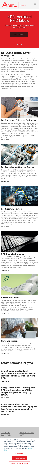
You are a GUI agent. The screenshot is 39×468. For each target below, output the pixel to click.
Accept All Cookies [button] (19, 458)
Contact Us (5, 432)
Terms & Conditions (27, 432)
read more (5, 140)
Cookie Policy (6, 435)
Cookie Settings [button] (19, 453)
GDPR (22, 435)
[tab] (17, 44)
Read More (19, 35)
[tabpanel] (19, 29)
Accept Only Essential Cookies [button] (19, 464)
